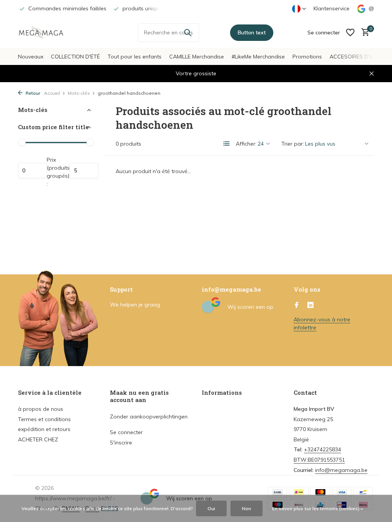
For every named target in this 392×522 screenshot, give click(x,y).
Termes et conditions (44, 419)
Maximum (84, 170)
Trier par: (292, 143)
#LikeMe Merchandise (258, 56)
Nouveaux (30, 56)
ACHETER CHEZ (38, 439)
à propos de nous (40, 408)
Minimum (32, 170)
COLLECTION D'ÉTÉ (75, 56)
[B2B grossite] (46, 32)
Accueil (52, 93)
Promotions (307, 56)
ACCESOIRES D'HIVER (357, 56)
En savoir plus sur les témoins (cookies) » (317, 508)
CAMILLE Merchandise (196, 56)
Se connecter (126, 432)
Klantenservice (332, 8)
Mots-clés (79, 93)
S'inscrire (121, 442)
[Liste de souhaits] (350, 32)
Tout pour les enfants (135, 56)
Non (246, 508)
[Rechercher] (187, 32)
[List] (226, 143)
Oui (211, 508)
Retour (32, 93)
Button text (252, 32)
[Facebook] (297, 305)
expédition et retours (44, 429)
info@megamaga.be (341, 470)
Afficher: (246, 143)
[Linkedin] (310, 305)
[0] (363, 32)
